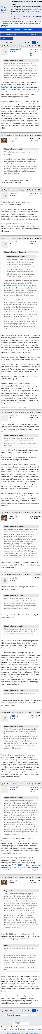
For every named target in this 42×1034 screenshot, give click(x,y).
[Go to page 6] (14, 42)
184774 (38, 190)
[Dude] (4, 143)
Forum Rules (5, 1027)
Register (30, 21)
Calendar (17, 29)
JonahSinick (13, 190)
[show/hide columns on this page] (39, 29)
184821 (38, 712)
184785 (38, 513)
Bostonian (14, 238)
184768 (38, 135)
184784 (38, 412)
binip (16, 46)
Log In (39, 21)
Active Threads (28, 29)
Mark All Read (14, 1027)
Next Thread (30, 34)
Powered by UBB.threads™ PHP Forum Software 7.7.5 (21, 1033)
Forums (5, 24)
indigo (15, 513)
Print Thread (7, 38)
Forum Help (13, 1029)
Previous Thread (11, 34)
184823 (38, 784)
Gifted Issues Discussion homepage (12, 21)
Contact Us (4, 1029)
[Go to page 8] (40, 42)
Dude (16, 574)
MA (31, 55)
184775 (38, 238)
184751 (38, 46)
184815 (38, 574)
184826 (38, 877)
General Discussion (19, 24)
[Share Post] (32, 46)
